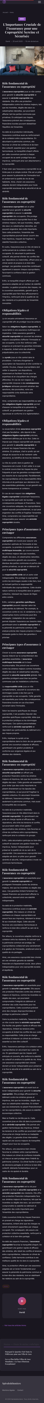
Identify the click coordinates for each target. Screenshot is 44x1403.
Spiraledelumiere (11, 1383)
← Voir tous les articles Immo (14, 1325)
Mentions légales (8, 1390)
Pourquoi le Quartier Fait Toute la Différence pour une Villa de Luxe (18, 1353)
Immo (12, 12)
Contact (20, 1390)
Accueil (5, 12)
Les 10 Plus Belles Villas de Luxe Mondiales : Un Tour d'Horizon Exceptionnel (18, 1361)
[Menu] (39, 2)
